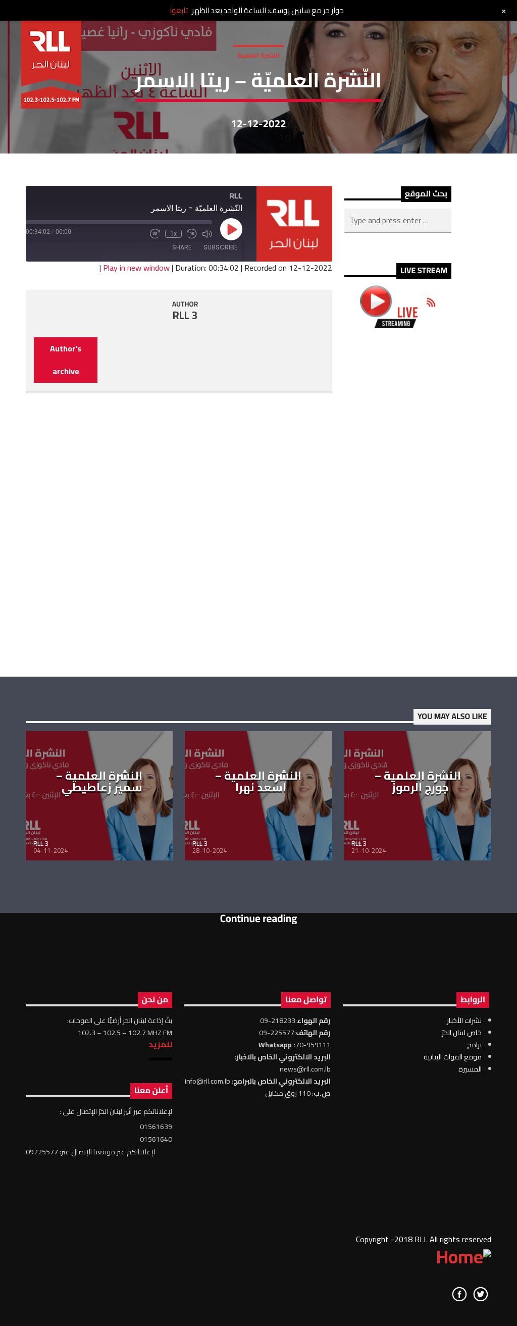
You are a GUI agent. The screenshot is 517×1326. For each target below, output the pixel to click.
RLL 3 (185, 315)
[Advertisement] (397, 502)
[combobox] (397, 221)
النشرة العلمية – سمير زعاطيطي (99, 781)
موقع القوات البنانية (453, 1056)
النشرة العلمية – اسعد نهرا (258, 781)
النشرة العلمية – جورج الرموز (418, 781)
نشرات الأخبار (464, 1020)
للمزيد (160, 1044)
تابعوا (179, 10)
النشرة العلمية (258, 55)
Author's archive (65, 360)
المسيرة (470, 1069)
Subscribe (220, 247)
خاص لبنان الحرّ (462, 1032)
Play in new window (136, 267)
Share (181, 247)
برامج (474, 1044)
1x (173, 233)
